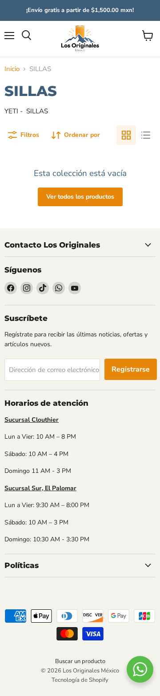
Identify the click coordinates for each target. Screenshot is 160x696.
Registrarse (131, 369)
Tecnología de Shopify (80, 680)
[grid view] (126, 135)
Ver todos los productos (80, 196)
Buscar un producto (80, 661)
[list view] (146, 135)
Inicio (12, 69)
